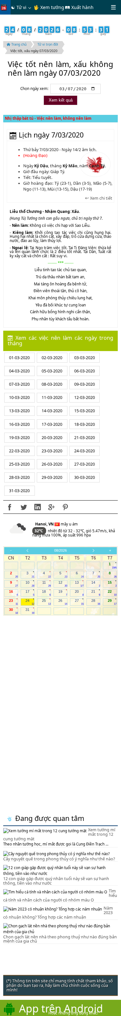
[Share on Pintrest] (65, 507)
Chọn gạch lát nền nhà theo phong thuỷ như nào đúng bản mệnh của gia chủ (60, 939)
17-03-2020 (52, 424)
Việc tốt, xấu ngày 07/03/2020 (33, 51)
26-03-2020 (52, 464)
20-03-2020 (52, 437)
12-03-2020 (84, 397)
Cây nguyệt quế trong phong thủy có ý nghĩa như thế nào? (59, 859)
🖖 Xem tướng (49, 7)
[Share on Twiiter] (23, 507)
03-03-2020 (84, 357)
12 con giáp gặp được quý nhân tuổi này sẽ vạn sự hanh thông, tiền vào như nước (56, 881)
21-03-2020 (84, 437)
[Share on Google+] (51, 507)
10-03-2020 (19, 397)
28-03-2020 (19, 477)
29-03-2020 (52, 477)
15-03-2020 (84, 411)
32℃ (39, 531)
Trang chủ (18, 44)
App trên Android (61, 1008)
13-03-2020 (19, 411)
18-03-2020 (84, 424)
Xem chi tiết (100, 198)
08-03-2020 (52, 384)
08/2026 (60, 550)
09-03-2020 (84, 384)
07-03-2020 (19, 384)
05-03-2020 (52, 371)
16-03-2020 (19, 424)
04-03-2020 (19, 371)
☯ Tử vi (18, 7)
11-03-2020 (52, 397)
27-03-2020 (84, 464)
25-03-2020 (19, 464)
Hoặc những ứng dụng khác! (73, 1012)
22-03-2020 (19, 451)
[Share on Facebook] (9, 507)
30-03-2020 (84, 477)
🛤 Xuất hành (79, 7)
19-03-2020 (19, 437)
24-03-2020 (84, 451)
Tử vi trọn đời (47, 44)
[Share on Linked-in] (37, 507)
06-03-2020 (84, 371)
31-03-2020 (19, 490)
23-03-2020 (52, 451)
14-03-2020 (52, 411)
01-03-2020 (19, 357)
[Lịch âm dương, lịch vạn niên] (5, 7)
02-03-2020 (52, 357)
